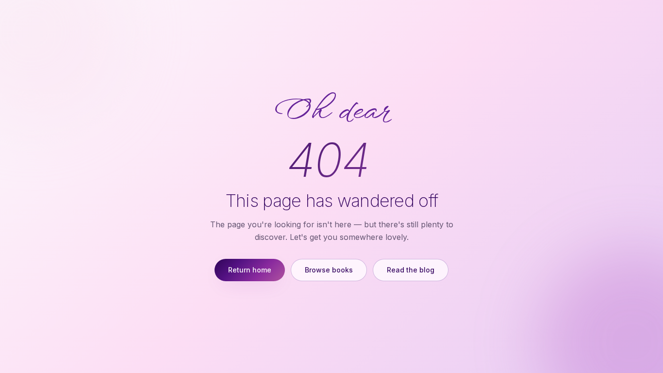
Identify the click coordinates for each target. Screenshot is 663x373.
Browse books (329, 270)
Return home (249, 270)
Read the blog (410, 270)
